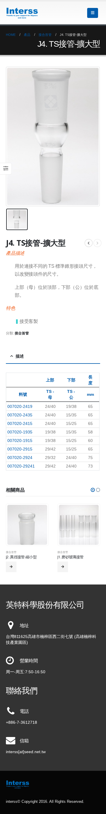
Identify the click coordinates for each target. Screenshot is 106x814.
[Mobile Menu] (92, 13)
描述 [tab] (20, 356)
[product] (27, 525)
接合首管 (22, 333)
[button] (92, 489)
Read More (11, 567)
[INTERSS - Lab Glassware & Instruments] (22, 13)
